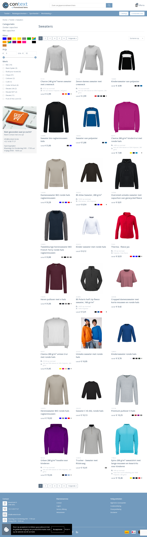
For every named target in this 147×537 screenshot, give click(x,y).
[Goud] (19, 38)
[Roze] (24, 42)
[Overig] (9, 42)
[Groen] (29, 38)
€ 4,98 (116, 85)
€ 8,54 (81, 204)
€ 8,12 (81, 251)
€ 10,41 (81, 467)
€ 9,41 (81, 312)
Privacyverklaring (115, 509)
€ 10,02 (46, 418)
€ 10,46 (117, 478)
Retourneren (60, 512)
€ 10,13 (81, 415)
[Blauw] (4, 38)
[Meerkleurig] (34, 38)
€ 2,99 (46, 94)
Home (5, 20)
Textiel (11, 20)
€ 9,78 (116, 358)
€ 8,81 (116, 202)
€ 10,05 (81, 361)
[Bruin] (9, 38)
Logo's (58, 506)
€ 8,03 (116, 256)
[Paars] (14, 42)
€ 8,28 (46, 202)
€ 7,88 (116, 153)
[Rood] (19, 42)
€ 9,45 (46, 368)
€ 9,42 (116, 306)
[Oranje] (4, 42)
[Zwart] (34, 42)
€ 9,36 (46, 303)
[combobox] (78, 5)
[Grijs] (24, 38)
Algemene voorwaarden (118, 503)
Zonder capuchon (10, 27)
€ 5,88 (81, 142)
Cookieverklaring (115, 506)
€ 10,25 (117, 415)
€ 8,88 (46, 257)
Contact (59, 503)
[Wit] (29, 42)
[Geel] (14, 38)
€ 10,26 (46, 475)
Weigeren (67, 529)
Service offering (61, 509)
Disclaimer (113, 512)
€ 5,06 (46, 145)
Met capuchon (9, 30)
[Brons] (4, 45)
